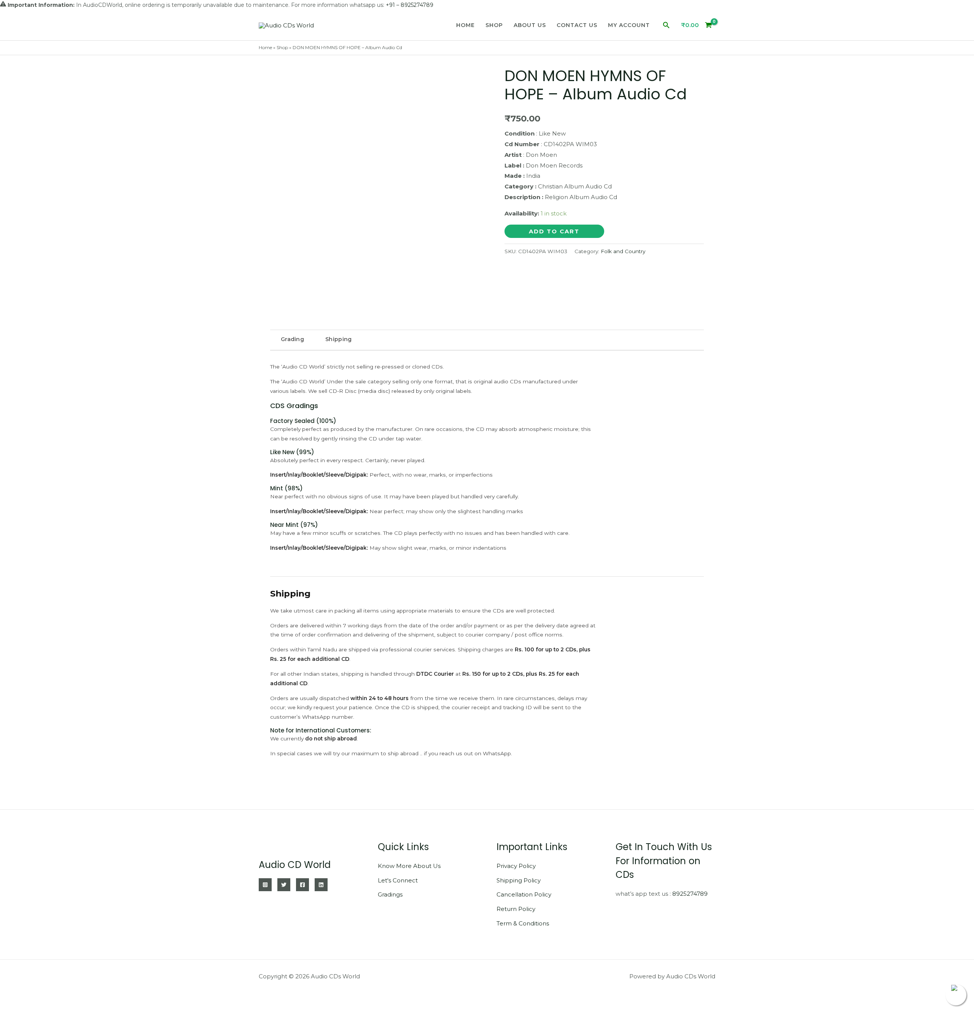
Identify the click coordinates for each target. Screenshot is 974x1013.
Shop (494, 25)
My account (629, 25)
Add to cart (554, 231)
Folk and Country (623, 251)
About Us (530, 25)
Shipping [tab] (338, 339)
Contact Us (577, 25)
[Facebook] (302, 884)
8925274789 (690, 893)
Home (465, 25)
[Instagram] (265, 884)
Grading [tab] (292, 339)
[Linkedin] (321, 884)
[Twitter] (283, 884)
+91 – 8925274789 (409, 5)
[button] (666, 25)
